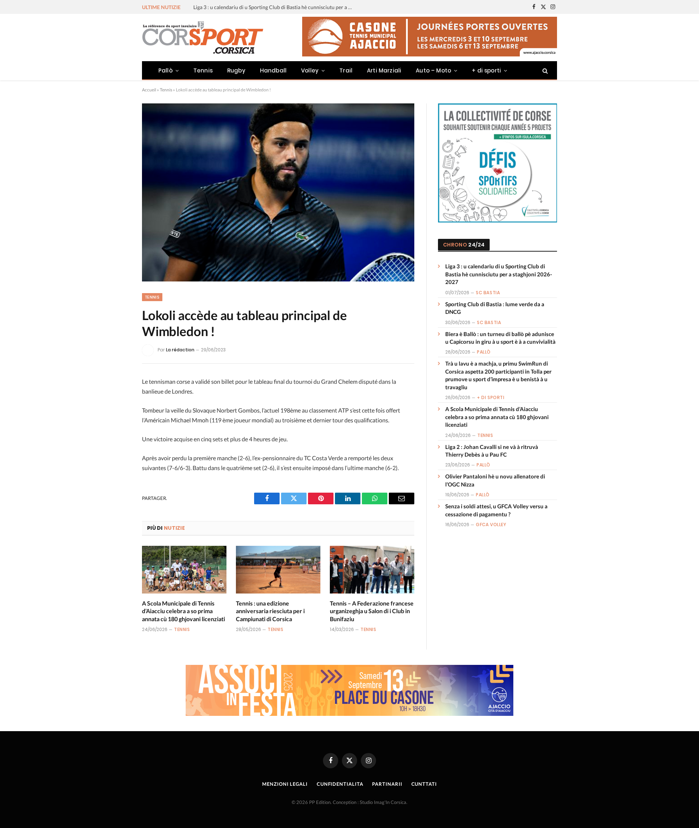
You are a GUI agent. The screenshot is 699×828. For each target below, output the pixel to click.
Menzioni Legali (285, 784)
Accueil (149, 89)
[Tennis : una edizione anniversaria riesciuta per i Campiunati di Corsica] (278, 570)
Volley (310, 70)
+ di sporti (486, 70)
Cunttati (424, 784)
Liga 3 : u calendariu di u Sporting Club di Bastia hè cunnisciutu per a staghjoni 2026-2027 (498, 274)
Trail (345, 70)
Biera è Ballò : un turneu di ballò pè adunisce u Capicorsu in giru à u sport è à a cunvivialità (500, 338)
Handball (273, 70)
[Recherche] (544, 70)
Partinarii (387, 784)
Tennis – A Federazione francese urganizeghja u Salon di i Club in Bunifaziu (372, 611)
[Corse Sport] (204, 37)
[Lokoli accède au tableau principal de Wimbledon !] (278, 192)
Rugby (236, 70)
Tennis (203, 70)
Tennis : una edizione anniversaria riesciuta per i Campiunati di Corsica (270, 611)
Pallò (165, 70)
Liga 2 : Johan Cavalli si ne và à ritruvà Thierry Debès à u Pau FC (491, 450)
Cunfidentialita (340, 784)
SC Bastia (488, 292)
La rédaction (180, 350)
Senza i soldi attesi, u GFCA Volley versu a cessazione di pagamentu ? (496, 510)
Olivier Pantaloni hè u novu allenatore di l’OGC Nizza (495, 480)
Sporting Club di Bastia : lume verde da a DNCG (246, 7)
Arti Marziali (384, 70)
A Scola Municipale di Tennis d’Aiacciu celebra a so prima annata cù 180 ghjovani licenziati (183, 611)
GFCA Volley (491, 524)
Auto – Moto (433, 70)
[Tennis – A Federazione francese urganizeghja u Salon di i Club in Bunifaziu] (372, 570)
